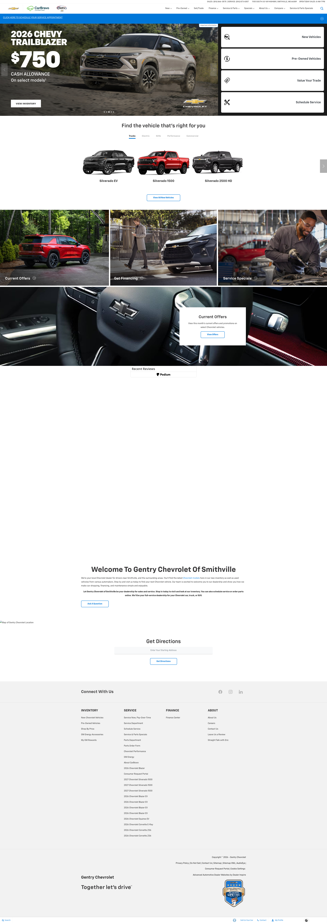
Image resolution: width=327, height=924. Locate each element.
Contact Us (213, 729)
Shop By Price (87, 729)
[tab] (132, 136)
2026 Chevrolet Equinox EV (136, 819)
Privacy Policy (182, 863)
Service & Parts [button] (230, 8)
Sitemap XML (229, 863)
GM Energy (129, 757)
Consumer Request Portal (136, 774)
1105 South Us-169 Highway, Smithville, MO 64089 (274, 2)
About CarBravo (131, 763)
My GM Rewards (89, 740)
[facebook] (220, 692)
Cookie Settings (237, 869)
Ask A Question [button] (94, 604)
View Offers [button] (212, 335)
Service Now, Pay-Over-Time (137, 718)
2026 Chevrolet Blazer (134, 768)
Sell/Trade (199, 8)
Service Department (133, 723)
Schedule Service (132, 729)
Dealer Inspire (239, 875)
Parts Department (132, 740)
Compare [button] (278, 8)
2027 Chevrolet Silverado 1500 (138, 780)
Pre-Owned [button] (181, 8)
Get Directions (163, 661)
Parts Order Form (132, 746)
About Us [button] (263, 8)
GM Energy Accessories (92, 735)
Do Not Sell (195, 863)
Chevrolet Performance (135, 752)
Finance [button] (212, 8)
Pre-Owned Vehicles (90, 723)
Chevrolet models (191, 578)
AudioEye (241, 863)
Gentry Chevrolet (238, 857)
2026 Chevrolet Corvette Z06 (137, 830)
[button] (322, 8)
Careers (211, 723)
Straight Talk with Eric (218, 740)
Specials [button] (248, 8)
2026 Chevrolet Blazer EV (136, 797)
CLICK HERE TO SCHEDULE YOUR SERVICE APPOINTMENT (33, 17)
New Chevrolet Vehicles (92, 718)
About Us (212, 718)
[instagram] (230, 692)
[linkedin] (241, 692)
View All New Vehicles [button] (163, 198)
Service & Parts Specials (301, 8)
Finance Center (173, 718)
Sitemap (217, 863)
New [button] (168, 8)
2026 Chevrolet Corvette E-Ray (138, 825)
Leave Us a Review (216, 735)
